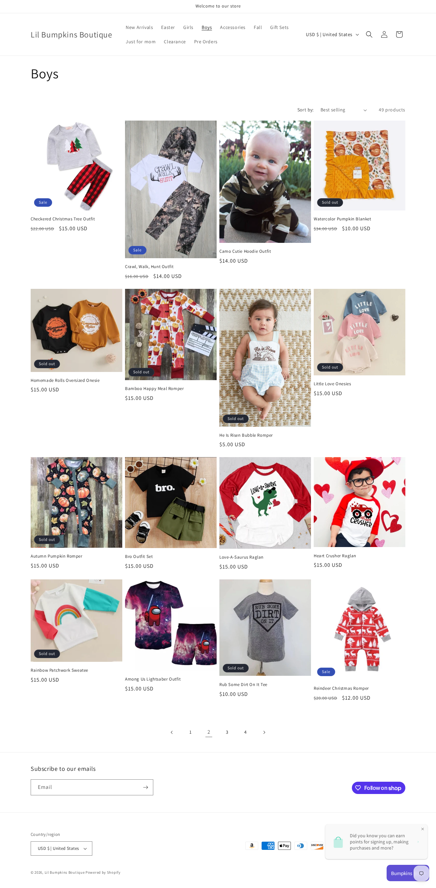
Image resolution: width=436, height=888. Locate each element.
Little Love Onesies (332, 384)
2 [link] (209, 731)
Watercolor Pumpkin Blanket (342, 219)
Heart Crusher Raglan (335, 556)
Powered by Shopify (103, 872)
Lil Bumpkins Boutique (65, 872)
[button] (369, 34)
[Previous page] (172, 732)
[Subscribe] (145, 787)
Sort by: (305, 110)
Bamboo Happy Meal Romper (154, 388)
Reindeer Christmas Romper (341, 688)
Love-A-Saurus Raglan (241, 557)
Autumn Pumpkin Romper (56, 556)
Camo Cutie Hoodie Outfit (245, 251)
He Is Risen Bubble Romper (246, 435)
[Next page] (263, 732)
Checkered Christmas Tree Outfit (63, 219)
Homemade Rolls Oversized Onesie (65, 380)
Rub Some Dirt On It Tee (243, 684)
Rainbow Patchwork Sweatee (59, 670)
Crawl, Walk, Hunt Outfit (149, 266)
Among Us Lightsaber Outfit (153, 679)
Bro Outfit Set (139, 556)
